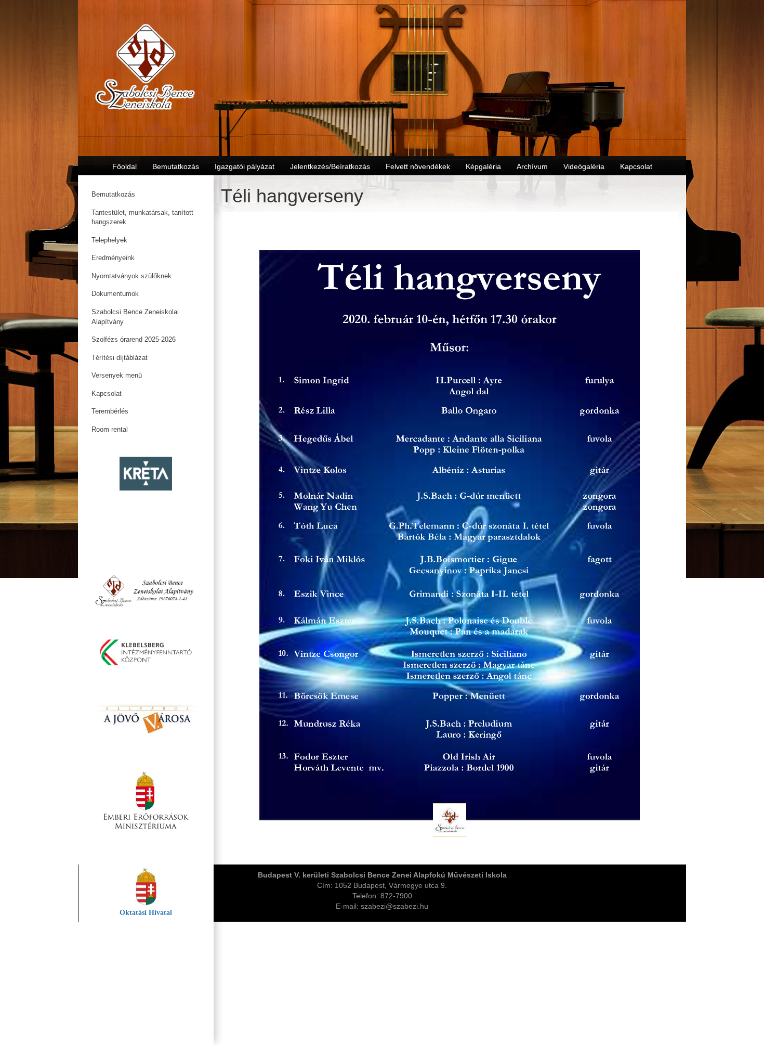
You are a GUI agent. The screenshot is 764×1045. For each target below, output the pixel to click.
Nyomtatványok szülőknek (131, 276)
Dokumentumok (115, 294)
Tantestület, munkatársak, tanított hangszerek (142, 217)
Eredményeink (113, 258)
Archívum (532, 166)
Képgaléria (483, 166)
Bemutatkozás (113, 194)
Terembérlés (109, 411)
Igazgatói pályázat (244, 166)
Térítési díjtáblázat (119, 358)
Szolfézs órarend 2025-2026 (133, 339)
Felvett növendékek (418, 166)
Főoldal (124, 166)
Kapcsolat (106, 393)
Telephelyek (109, 240)
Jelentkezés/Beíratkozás (330, 166)
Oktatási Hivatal (146, 913)
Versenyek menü (116, 375)
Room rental (109, 429)
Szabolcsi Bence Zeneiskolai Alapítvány (135, 317)
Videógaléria (583, 166)
